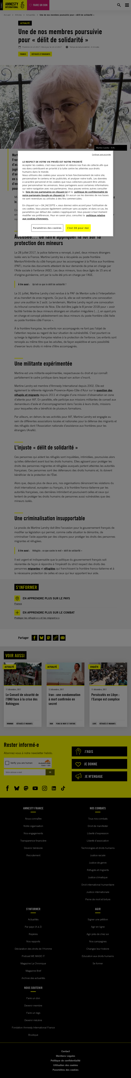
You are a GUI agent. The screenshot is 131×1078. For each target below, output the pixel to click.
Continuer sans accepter (101, 154)
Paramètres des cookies (47, 227)
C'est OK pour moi (78, 227)
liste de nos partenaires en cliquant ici (47, 191)
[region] (65, 194)
